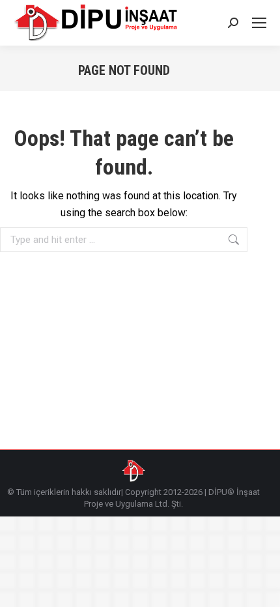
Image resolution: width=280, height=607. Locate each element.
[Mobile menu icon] (259, 23)
